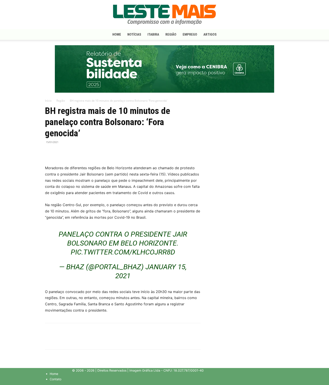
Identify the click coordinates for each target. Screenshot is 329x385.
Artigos (210, 34)
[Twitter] (59, 152)
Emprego (190, 34)
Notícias (134, 34)
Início (48, 101)
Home (116, 34)
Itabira (153, 34)
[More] (80, 152)
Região (170, 34)
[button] (278, 35)
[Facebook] (49, 152)
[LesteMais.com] (164, 15)
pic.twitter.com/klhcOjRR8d (123, 252)
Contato (55, 379)
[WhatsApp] (70, 152)
